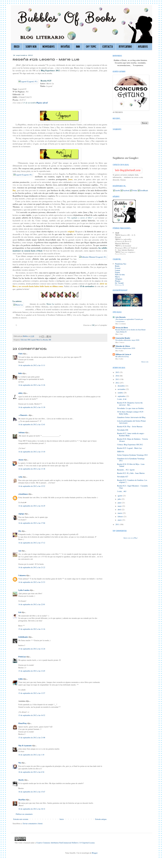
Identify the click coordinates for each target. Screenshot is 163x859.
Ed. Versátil (119, 283)
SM (50, 340)
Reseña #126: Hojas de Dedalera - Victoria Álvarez (132, 440)
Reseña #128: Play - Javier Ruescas (129, 426)
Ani (19, 550)
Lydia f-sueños (23, 590)
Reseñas (65, 46)
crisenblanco (23, 494)
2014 (118, 376)
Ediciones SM (25, 340)
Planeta (117, 281)
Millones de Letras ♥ (123, 354)
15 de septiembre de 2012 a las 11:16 (31, 629)
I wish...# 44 (121, 399)
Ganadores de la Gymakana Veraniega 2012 (130, 459)
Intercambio (125, 46)
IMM (78, 46)
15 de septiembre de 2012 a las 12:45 (31, 671)
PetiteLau (22, 656)
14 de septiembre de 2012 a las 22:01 (31, 604)
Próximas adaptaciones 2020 (125, 348)
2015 (118, 372)
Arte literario (120, 317)
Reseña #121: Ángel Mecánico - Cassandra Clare (132, 486)
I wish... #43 (121, 491)
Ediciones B (119, 285)
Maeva (117, 276)
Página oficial (42, 102)
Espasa (117, 272)
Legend (33, 340)
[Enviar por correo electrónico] (40, 336)
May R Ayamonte (25, 745)
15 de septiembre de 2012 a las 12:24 (31, 649)
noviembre (122, 389)
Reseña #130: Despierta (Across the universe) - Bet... (130, 403)
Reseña (45, 340)
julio (119, 499)
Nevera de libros (121, 327)
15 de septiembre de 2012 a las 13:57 (31, 693)
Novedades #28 (122, 430)
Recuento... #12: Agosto (126, 469)
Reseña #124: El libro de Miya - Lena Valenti (130, 465)
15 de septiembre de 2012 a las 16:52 (31, 715)
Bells (20, 373)
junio (120, 502)
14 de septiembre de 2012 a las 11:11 (31, 365)
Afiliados (143, 46)
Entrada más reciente (20, 819)
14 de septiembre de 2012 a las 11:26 (31, 385)
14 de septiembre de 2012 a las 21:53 (31, 582)
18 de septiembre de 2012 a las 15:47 (31, 791)
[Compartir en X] (45, 336)
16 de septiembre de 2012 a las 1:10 (31, 754)
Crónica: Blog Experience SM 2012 (130, 444)
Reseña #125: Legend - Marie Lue (129, 448)
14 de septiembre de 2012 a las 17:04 (31, 523)
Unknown (22, 575)
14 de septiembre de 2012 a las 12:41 (31, 424)
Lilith (20, 679)
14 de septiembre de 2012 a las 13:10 (31, 451)
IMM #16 (120, 451)
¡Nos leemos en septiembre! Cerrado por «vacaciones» (129, 320)
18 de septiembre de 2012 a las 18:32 (31, 809)
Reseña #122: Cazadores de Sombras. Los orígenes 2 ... (132, 481)
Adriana (21, 432)
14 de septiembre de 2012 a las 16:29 (31, 506)
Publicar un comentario (24, 814)
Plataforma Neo (120, 264)
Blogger (94, 853)
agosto (120, 495)
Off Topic (91, 46)
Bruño (117, 266)
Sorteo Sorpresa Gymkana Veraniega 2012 (132, 455)
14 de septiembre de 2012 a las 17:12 (31, 542)
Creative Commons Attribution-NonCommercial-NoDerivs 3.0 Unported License (65, 842)
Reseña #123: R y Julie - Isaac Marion (131, 473)
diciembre (121, 386)
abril (119, 509)
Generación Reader (122, 338)
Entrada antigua (100, 819)
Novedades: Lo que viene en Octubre (130, 408)
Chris (20, 353)
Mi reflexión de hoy (122, 356)
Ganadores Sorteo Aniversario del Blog (131, 417)
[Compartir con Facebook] (47, 336)
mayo (120, 506)
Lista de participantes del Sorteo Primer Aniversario (131, 422)
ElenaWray (22, 723)
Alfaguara (118, 279)
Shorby (21, 780)
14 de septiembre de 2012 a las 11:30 (31, 407)
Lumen (117, 270)
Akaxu (20, 459)
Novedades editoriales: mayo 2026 (127, 340)
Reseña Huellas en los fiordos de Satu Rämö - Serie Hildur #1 (130, 330)
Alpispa (21, 513)
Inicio (16, 46)
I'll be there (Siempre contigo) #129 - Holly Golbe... (130, 412)
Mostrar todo (144, 362)
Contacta (107, 46)
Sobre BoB (31, 46)
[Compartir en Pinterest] (50, 336)
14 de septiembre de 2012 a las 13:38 (31, 469)
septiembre (122, 396)
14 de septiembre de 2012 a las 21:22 (31, 567)
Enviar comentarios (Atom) (33, 823)
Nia (19, 762)
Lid (19, 612)
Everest (117, 268)
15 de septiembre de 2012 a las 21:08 (31, 737)
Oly (19, 531)
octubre (121, 392)
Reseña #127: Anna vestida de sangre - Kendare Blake (131, 434)
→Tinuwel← (23, 415)
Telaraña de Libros (122, 346)
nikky (20, 393)
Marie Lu (39, 340)
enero (120, 520)
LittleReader (23, 637)
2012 (118, 382)
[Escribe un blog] (43, 336)
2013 (118, 379)
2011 (118, 524)
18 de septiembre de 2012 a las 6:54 (31, 772)
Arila (20, 476)
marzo (120, 513)
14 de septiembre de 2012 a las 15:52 (31, 486)
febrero (120, 516)
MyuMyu (21, 799)
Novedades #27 (122, 476)
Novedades (49, 46)
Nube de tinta (120, 274)
